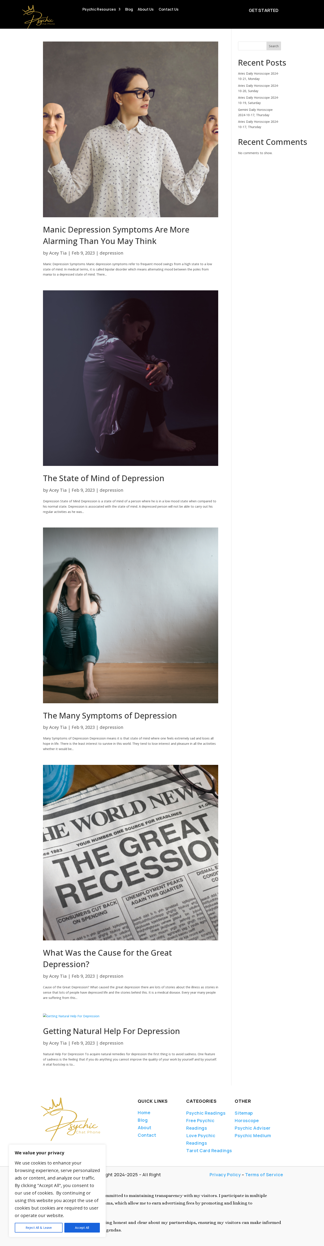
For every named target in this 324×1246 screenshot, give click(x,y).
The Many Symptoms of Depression (110, 715)
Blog (129, 10)
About (144, 1128)
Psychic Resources (99, 10)
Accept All (82, 1227)
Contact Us (169, 10)
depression (111, 253)
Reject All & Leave (39, 1227)
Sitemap (244, 1113)
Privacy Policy (225, 1175)
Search (274, 46)
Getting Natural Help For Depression (111, 1031)
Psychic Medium (253, 1135)
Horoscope (247, 1120)
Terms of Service (264, 1175)
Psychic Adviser (253, 1128)
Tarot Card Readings (209, 1150)
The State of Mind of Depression (103, 478)
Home (144, 1113)
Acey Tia (58, 253)
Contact (147, 1135)
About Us (146, 10)
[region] (57, 1190)
